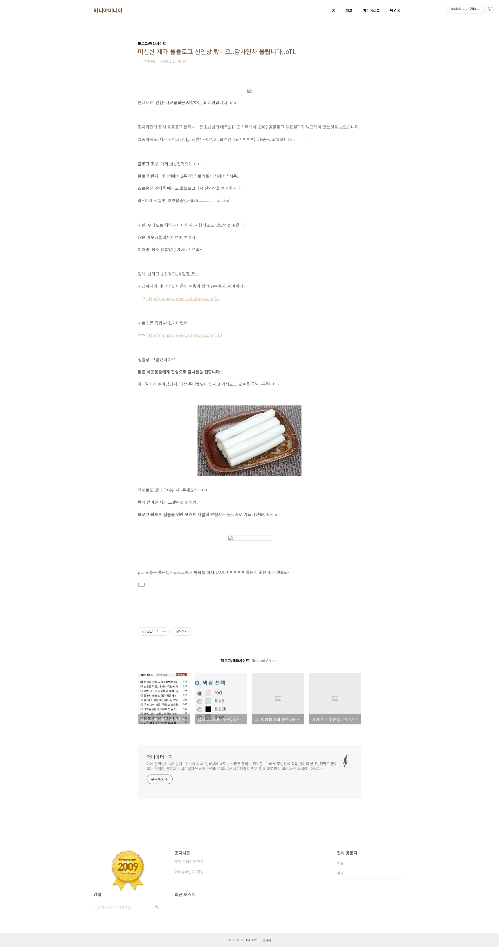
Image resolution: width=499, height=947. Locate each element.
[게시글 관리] (164, 631)
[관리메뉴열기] (490, 9)
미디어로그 (371, 10)
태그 (349, 10)
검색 (157, 907)
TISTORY (250, 940)
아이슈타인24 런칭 (189, 871)
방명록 (395, 10)
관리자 (266, 940)
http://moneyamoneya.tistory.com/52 (183, 298)
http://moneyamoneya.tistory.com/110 (184, 335)
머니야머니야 (108, 10)
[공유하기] (157, 631)
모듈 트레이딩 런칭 (189, 861)
